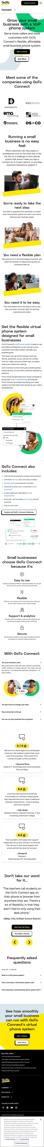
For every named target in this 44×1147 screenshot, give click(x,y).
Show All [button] (5, 970)
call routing (28, 499)
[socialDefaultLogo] (3, 1107)
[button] (22, 661)
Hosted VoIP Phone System (10, 1071)
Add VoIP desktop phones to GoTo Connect (15, 1062)
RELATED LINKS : (8, 1053)
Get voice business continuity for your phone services (19, 1068)
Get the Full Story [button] (22, 927)
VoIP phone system (23, 344)
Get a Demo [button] (22, 52)
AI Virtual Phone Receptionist (11, 1056)
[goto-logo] (22, 1081)
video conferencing (19, 379)
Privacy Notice (10, 1139)
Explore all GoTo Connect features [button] (19, 512)
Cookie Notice (24, 1139)
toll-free (15, 480)
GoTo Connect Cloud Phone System (13, 1065)
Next (29, 942)
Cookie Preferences (21, 1143)
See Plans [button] (22, 59)
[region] (22, 1131)
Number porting (10, 483)
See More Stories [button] (22, 933)
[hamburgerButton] (40, 3)
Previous (14, 942)
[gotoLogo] (6, 3)
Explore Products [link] (30, 3)
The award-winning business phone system (15, 1059)
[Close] (40, 1119)
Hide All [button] (13, 970)
